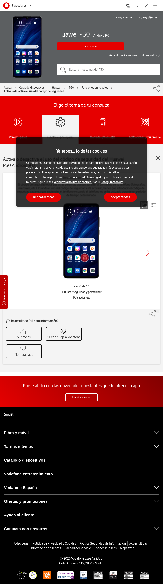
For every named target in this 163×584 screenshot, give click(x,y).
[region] (81, 172)
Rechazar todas (43, 197)
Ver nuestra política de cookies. (73, 182)
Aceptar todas (120, 197)
